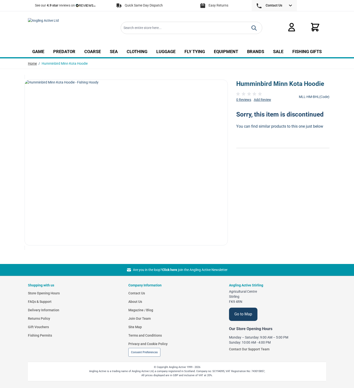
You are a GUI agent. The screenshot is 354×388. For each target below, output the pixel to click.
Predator (64, 51)
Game (38, 51)
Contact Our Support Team (249, 349)
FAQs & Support (40, 302)
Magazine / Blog (140, 310)
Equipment (226, 51)
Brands (255, 51)
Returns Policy (39, 318)
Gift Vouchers (38, 327)
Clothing (137, 51)
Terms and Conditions (145, 335)
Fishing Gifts (307, 51)
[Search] (254, 28)
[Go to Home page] (61, 28)
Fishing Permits (40, 335)
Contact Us (136, 293)
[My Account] (291, 27)
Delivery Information (43, 310)
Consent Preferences (144, 352)
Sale (278, 51)
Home (32, 63)
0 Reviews (243, 100)
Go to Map (243, 314)
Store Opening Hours (44, 293)
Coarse (92, 51)
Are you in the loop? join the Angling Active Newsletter (180, 270)
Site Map (135, 327)
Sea (114, 51)
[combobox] (191, 28)
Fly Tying (194, 51)
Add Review (262, 100)
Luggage (166, 51)
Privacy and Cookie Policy (148, 344)
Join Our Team (139, 318)
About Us (135, 302)
